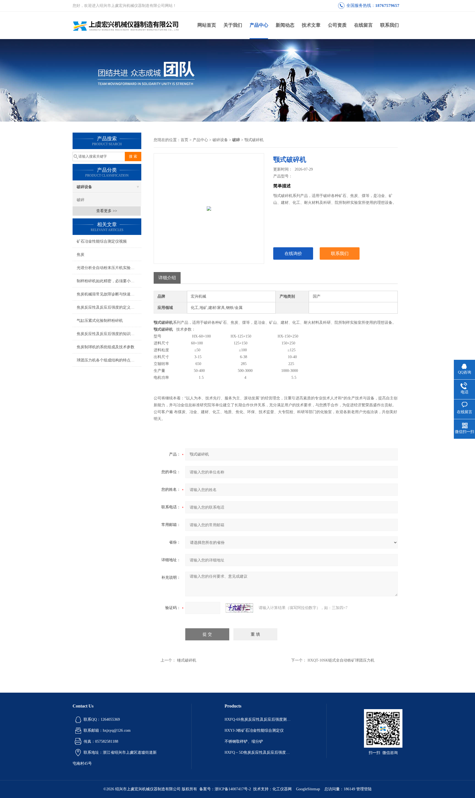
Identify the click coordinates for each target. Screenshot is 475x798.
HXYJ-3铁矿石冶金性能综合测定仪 (254, 730)
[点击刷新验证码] (239, 608)
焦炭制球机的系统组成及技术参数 (105, 347)
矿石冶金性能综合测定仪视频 (102, 241)
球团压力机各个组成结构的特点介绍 (107, 360)
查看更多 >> (106, 211)
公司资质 (337, 25)
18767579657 (387, 5)
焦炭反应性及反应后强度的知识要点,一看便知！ (109, 334)
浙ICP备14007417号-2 (233, 789)
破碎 (80, 200)
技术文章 (311, 25)
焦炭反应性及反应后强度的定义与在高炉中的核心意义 (109, 307)
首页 (184, 140)
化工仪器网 (282, 789)
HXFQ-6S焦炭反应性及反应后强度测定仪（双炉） (259, 719)
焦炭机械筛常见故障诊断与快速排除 (107, 294)
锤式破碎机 (186, 660)
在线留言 (363, 25)
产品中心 (259, 25)
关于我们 (232, 25)
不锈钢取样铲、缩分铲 (244, 741)
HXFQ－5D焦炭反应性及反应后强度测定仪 (259, 752)
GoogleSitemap (308, 789)
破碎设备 (84, 187)
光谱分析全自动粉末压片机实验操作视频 (109, 268)
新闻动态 (285, 25)
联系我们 (389, 25)
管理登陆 (364, 789)
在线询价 (293, 253)
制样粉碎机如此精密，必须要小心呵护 (109, 281)
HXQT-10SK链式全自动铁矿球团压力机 (341, 660)
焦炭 (80, 255)
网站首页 (206, 25)
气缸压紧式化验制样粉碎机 (100, 321)
